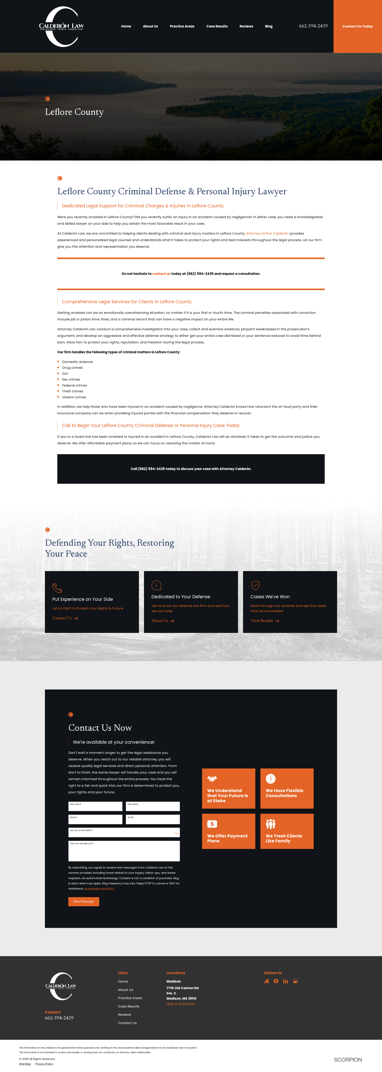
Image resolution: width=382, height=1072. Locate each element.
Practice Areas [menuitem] (182, 26)
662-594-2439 (313, 26)
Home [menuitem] (126, 26)
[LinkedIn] (285, 981)
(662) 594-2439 (200, 273)
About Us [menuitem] (150, 26)
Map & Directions (181, 1004)
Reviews (124, 1014)
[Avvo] (266, 981)
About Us (125, 989)
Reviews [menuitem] (246, 26)
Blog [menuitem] (268, 26)
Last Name (133, 804)
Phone (73, 817)
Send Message (84, 901)
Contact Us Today (358, 26)
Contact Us (127, 1023)
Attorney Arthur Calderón (267, 233)
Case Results (128, 1006)
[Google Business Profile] (295, 981)
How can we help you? (81, 843)
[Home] (61, 26)
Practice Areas (130, 998)
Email (130, 817)
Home (123, 981)
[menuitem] (25, 1064)
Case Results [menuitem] (217, 26)
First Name (75, 804)
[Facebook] (276, 981)
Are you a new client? (81, 830)
